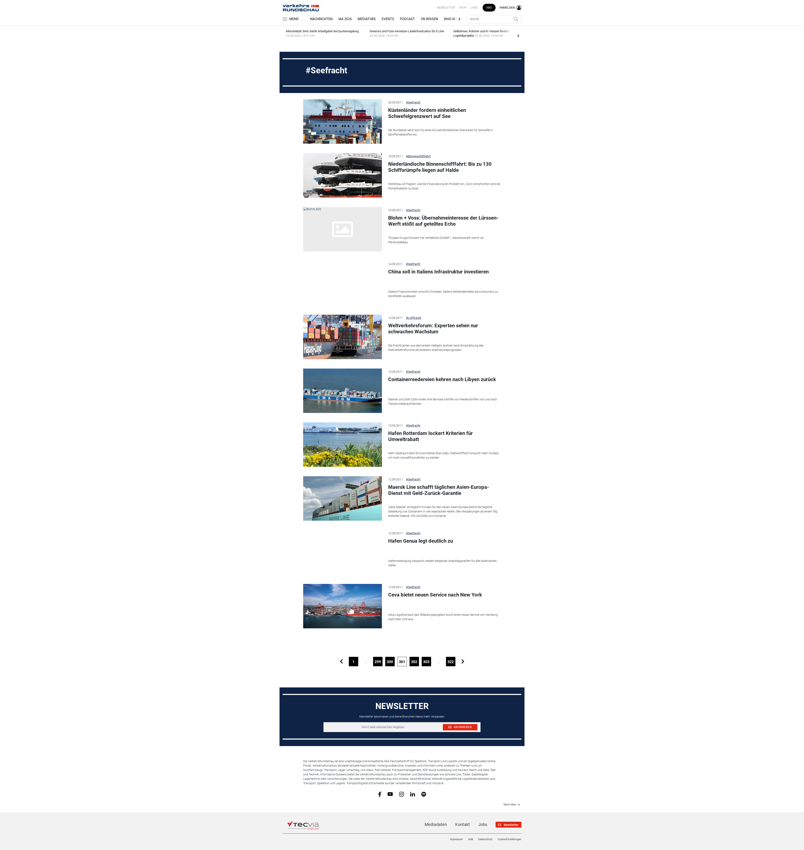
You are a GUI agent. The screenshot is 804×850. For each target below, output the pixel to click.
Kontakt (462, 824)
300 (390, 662)
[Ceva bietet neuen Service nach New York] (342, 606)
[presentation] (518, 35)
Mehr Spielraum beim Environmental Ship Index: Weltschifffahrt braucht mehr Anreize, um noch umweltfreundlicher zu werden (443, 455)
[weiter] (463, 661)
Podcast (407, 19)
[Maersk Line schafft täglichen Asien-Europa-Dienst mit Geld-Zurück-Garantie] (342, 498)
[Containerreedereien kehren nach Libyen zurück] (342, 391)
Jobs (474, 7)
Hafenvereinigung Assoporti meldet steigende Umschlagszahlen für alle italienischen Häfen (442, 563)
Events (388, 19)
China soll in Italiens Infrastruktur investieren (438, 272)
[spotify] (423, 794)
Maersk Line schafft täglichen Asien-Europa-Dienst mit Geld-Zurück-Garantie (438, 490)
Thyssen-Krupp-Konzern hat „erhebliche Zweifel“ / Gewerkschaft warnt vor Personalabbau (436, 240)
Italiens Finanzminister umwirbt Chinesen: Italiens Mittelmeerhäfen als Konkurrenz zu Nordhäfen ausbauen (443, 294)
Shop (463, 7)
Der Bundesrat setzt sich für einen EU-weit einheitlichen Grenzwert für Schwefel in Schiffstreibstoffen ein (440, 132)
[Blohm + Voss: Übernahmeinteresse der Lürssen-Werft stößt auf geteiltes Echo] (342, 229)
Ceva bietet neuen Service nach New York (435, 595)
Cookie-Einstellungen (509, 839)
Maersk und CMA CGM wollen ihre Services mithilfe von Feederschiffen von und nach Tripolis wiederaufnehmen (442, 401)
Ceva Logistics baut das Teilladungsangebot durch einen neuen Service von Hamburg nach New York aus (443, 617)
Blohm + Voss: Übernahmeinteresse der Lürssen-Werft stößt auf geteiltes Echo (443, 221)
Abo (489, 7)
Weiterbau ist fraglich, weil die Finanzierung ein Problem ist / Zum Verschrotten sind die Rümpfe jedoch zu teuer (444, 186)
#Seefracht (413, 102)
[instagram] (401, 794)
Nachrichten (321, 19)
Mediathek (367, 19)
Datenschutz (485, 839)
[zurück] (341, 661)
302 (414, 662)
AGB (470, 839)
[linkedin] (412, 794)
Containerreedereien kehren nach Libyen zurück (442, 379)
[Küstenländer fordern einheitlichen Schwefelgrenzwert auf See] (342, 121)
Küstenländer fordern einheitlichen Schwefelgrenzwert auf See (427, 113)
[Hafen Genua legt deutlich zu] (342, 552)
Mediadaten (436, 824)
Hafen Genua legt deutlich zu (420, 541)
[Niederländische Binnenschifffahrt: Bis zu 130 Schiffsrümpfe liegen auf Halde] (342, 175)
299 (378, 662)
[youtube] (390, 794)
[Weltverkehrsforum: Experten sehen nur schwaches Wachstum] (342, 337)
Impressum (456, 839)
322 (450, 662)
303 (426, 662)
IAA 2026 (345, 19)
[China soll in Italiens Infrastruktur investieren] (342, 283)
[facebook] (379, 794)
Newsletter (446, 7)
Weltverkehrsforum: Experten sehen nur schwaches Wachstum (433, 329)
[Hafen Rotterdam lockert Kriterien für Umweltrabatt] (342, 444)
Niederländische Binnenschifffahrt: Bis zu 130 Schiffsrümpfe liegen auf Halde (440, 167)
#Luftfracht (413, 318)
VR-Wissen (429, 19)
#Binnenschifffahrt (418, 156)
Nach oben (510, 804)
